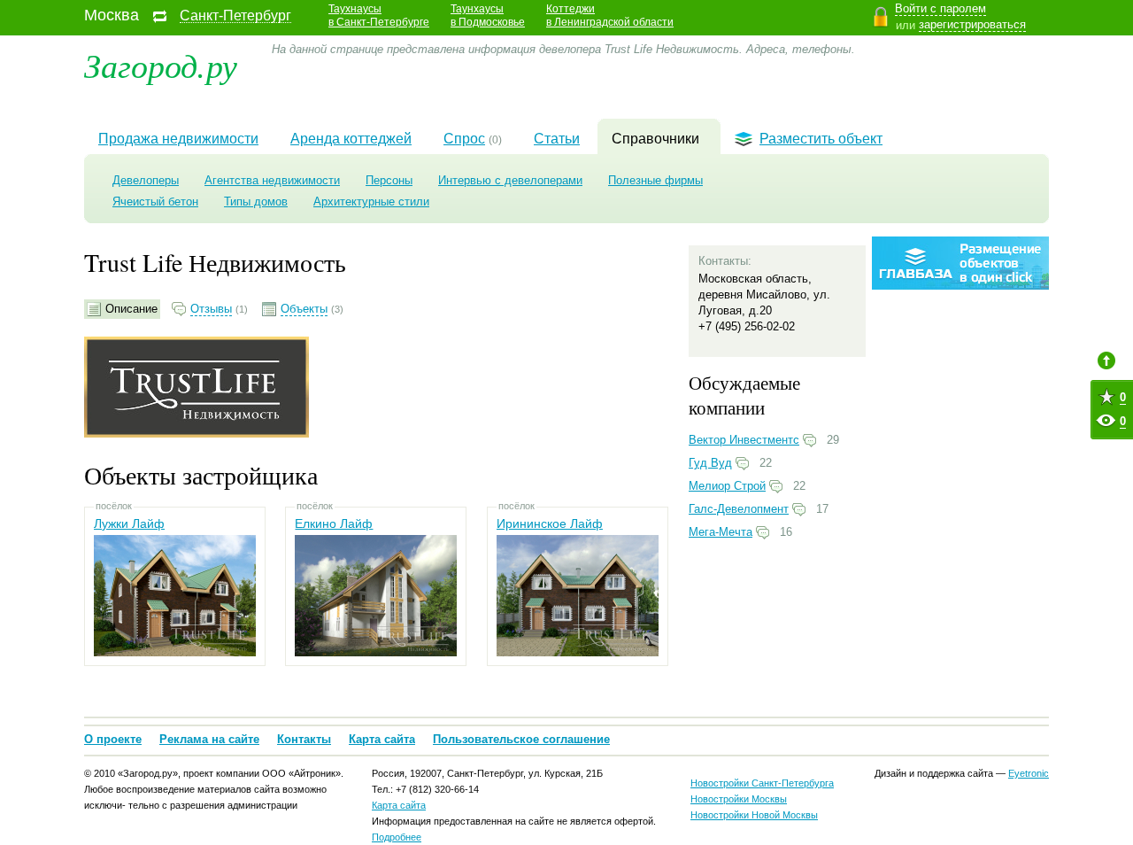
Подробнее (396, 837)
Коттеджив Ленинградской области (610, 15)
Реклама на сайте (209, 739)
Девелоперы (145, 180)
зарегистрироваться (972, 24)
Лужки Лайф (129, 523)
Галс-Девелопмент (739, 509)
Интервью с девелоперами (510, 180)
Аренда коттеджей (351, 138)
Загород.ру (160, 64)
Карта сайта (382, 739)
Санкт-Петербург (235, 16)
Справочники (655, 138)
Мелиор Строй (727, 485)
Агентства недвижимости (272, 180)
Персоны (389, 180)
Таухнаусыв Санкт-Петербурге (378, 15)
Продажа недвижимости (178, 138)
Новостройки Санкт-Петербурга (762, 783)
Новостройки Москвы (738, 799)
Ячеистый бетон (155, 201)
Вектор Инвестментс (744, 439)
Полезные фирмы (655, 180)
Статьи (557, 138)
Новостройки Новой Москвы (754, 815)
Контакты (304, 739)
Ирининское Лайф (550, 523)
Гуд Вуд (710, 462)
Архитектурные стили (371, 201)
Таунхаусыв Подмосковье (488, 15)
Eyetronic (1028, 773)
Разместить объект (821, 138)
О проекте (113, 739)
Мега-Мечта (720, 532)
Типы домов (256, 201)
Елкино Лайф (334, 523)
